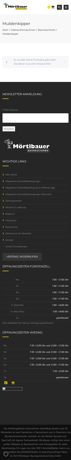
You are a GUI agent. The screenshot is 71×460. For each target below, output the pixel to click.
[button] (6, 454)
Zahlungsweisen (13, 200)
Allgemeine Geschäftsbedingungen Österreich (28, 194)
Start (5, 29)
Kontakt (9, 240)
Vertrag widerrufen (22, 256)
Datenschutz (11, 226)
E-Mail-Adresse (10, 109)
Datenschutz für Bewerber (18, 233)
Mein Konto (11, 174)
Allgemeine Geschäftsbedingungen (22, 181)
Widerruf (9, 213)
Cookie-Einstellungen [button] (16, 246)
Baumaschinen (46, 29)
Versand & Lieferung (15, 207)
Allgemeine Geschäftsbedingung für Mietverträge (30, 187)
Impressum (10, 220)
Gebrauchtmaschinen (23, 29)
